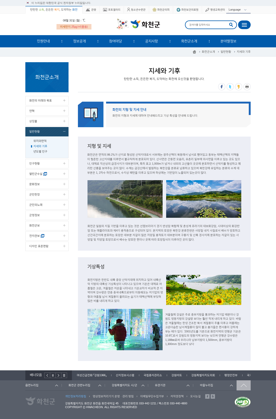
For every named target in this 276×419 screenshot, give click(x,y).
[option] (91, 375)
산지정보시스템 (125, 375)
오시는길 (195, 396)
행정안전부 (231, 375)
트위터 (230, 86)
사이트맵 (244, 24)
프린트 (247, 86)
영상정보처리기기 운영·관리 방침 (113, 396)
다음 (58, 375)
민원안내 (43, 41)
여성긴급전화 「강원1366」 (91, 375)
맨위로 (244, 385)
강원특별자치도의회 (203, 375)
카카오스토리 (238, 86)
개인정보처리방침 (75, 396)
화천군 (138, 24)
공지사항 (151, 41)
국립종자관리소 (153, 375)
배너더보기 (64, 375)
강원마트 (176, 375)
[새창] (243, 402)
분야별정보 (228, 41)
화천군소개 (189, 41)
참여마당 (115, 41)
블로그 (213, 396)
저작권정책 (177, 396)
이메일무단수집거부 (152, 396)
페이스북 (221, 86)
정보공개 (79, 41)
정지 (53, 375)
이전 (47, 375)
